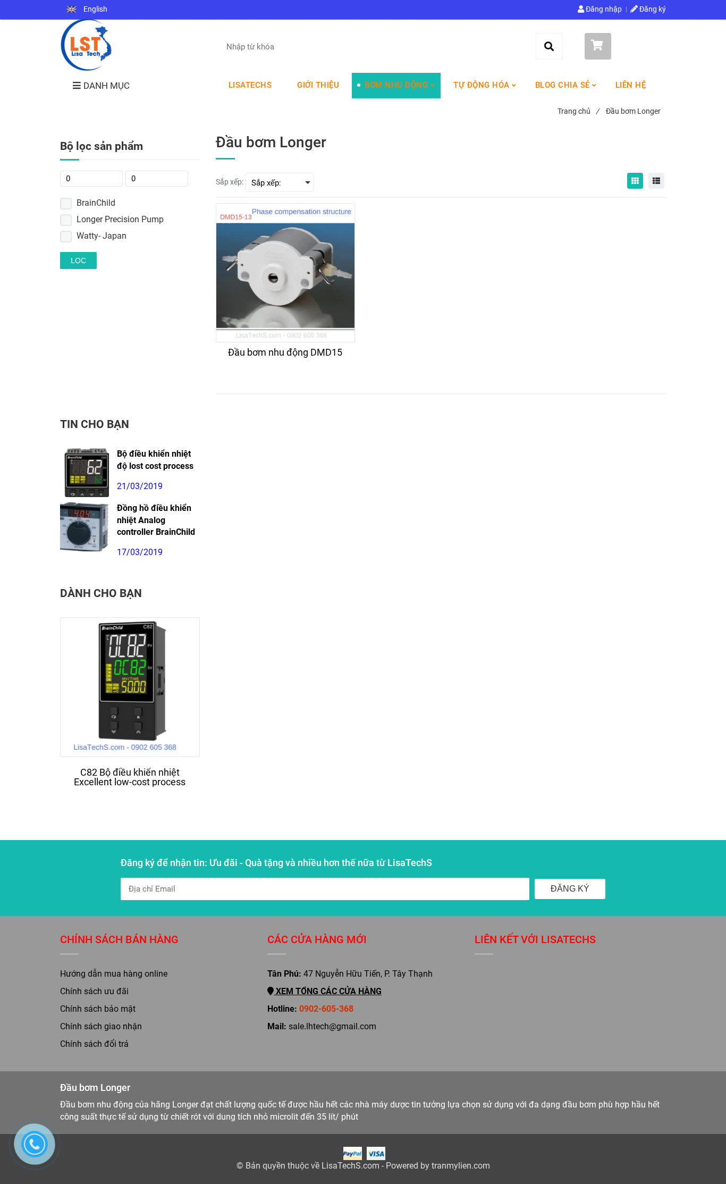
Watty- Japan (101, 236)
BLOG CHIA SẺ (562, 85)
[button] (87, 9)
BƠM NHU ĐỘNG (396, 85)
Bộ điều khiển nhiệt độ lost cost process (155, 460)
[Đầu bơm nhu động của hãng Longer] (86, 44)
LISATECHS (250, 85)
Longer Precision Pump (120, 219)
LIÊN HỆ (630, 85)
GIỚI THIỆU (318, 85)
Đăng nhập (603, 9)
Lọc (78, 260)
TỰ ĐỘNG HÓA (481, 85)
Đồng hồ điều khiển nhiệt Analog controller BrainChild (156, 520)
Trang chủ (578, 111)
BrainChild (96, 203)
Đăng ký (652, 9)
